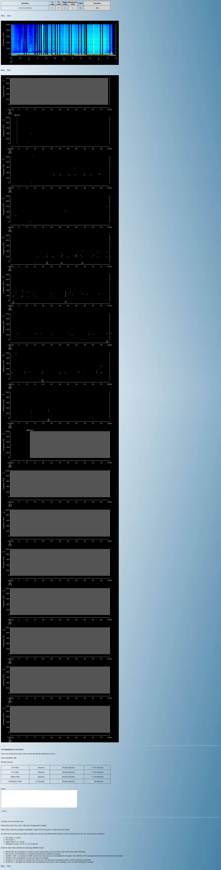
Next (9, 15)
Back (3, 15)
